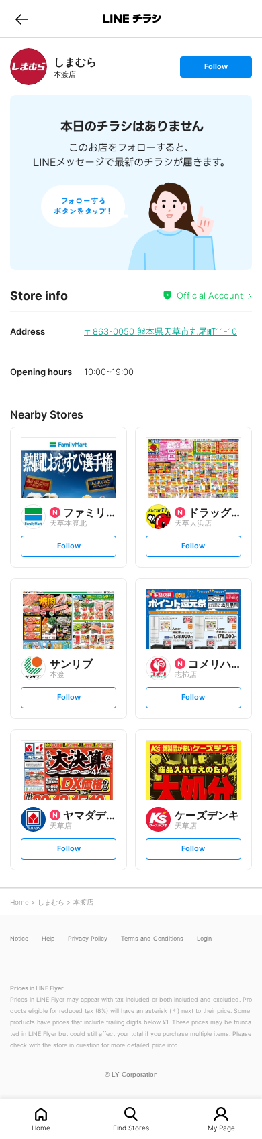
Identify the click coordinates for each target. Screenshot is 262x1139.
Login (204, 938)
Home (41, 1127)
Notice (19, 938)
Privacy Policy (87, 938)
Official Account (210, 295)
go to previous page (22, 18)
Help (48, 938)
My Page (221, 1127)
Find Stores (131, 1127)
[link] (28, 66)
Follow (216, 69)
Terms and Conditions (152, 938)
